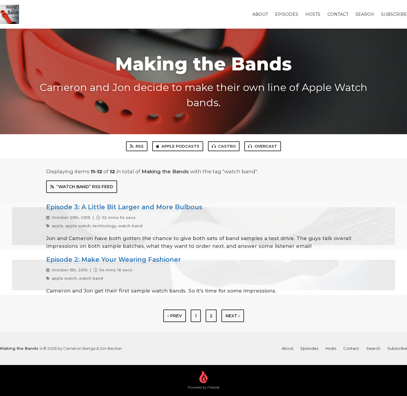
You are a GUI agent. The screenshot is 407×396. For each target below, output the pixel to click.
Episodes (286, 14)
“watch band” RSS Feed (84, 186)
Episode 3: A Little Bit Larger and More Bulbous (124, 207)
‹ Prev (174, 315)
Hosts (312, 14)
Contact (337, 14)
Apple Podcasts (180, 146)
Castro (227, 146)
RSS (140, 146)
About (260, 14)
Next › (233, 315)
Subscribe (394, 14)
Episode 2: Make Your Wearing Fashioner (113, 259)
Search (364, 14)
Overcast (265, 146)
